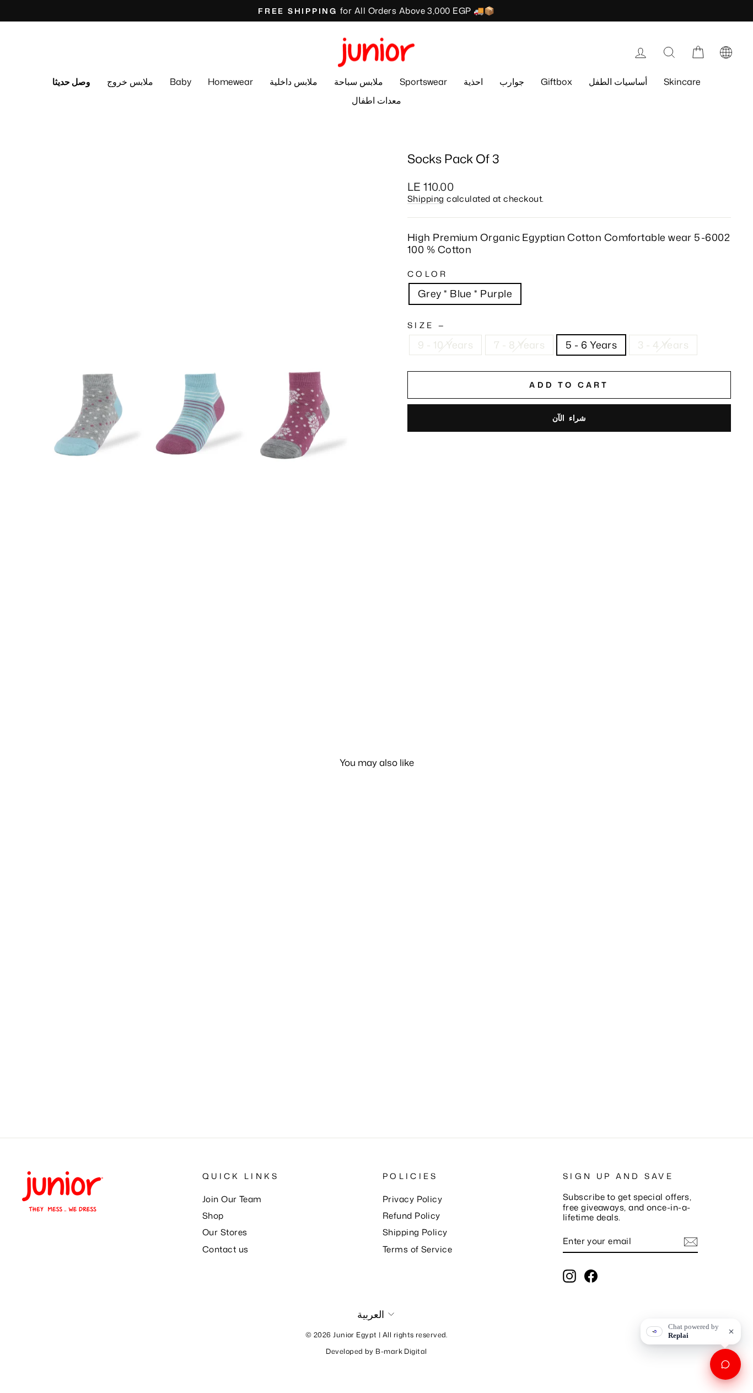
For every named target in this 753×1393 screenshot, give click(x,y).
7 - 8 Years (519, 344)
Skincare (682, 82)
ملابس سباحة (358, 82)
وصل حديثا (71, 82)
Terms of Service (417, 1249)
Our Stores (225, 1232)
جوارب (511, 82)
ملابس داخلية (294, 82)
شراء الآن (568, 417)
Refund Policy (411, 1215)
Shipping (425, 198)
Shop (213, 1215)
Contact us (225, 1249)
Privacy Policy (412, 1199)
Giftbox (556, 82)
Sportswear (423, 82)
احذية (473, 82)
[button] (726, 52)
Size (425, 325)
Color (427, 273)
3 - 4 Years (663, 344)
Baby (180, 82)
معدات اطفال (376, 100)
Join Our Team (232, 1199)
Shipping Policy (415, 1232)
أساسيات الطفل (618, 82)
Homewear (230, 82)
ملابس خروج (130, 82)
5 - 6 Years (591, 344)
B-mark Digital (401, 1351)
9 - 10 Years (445, 344)
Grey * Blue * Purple (465, 293)
